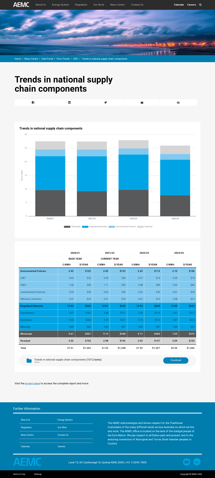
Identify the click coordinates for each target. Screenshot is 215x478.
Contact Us (137, 4)
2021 (75, 58)
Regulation (81, 4)
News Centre (117, 4)
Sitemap (38, 474)
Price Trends (63, 58)
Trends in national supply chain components (104, 58)
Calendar (179, 4)
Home (18, 58)
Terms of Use (19, 474)
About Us (41, 4)
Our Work (98, 4)
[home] (22, 4)
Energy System (60, 4)
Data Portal (47, 58)
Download (176, 360)
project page (32, 383)
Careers (191, 4)
